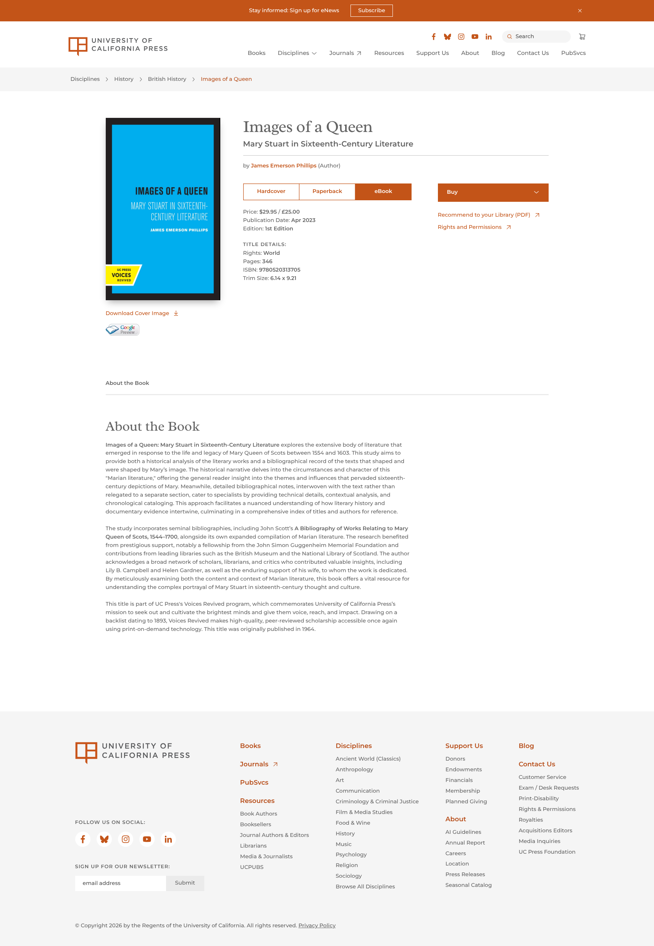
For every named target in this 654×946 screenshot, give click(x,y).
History (123, 79)
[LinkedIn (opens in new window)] (489, 36)
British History (167, 79)
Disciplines (85, 79)
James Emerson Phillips (284, 165)
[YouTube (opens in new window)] (475, 36)
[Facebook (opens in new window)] (434, 36)
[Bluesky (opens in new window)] (447, 36)
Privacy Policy (317, 925)
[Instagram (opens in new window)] (461, 36)
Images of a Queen (226, 79)
